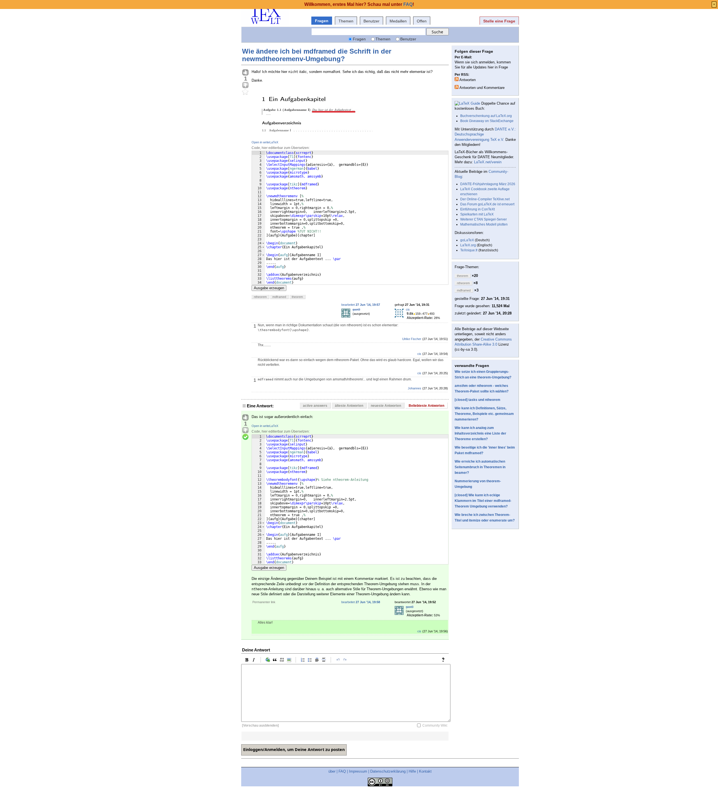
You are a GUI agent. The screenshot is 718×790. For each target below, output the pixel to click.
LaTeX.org (468, 245)
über (331, 771)
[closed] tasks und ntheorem (477, 400)
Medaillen (398, 21)
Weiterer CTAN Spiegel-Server (483, 219)
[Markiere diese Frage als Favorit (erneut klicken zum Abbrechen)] (245, 92)
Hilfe (412, 771)
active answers (315, 406)
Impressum (358, 771)
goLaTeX (467, 240)
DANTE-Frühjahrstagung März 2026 (487, 184)
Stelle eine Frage (499, 21)
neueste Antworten (386, 406)
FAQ (342, 771)
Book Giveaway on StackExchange (487, 121)
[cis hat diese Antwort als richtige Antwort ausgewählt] (245, 437)
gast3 (356, 309)
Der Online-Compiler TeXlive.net (485, 199)
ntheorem (260, 296)
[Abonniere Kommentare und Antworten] (457, 87)
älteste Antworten (349, 406)
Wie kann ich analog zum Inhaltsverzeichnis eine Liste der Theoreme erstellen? (480, 433)
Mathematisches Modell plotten (484, 224)
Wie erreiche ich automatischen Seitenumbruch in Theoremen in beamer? (480, 467)
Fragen (321, 21)
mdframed (279, 296)
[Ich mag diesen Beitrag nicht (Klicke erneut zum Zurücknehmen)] (245, 85)
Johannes (414, 388)
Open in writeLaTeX (265, 142)
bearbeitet (360, 304)
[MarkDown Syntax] (444, 660)
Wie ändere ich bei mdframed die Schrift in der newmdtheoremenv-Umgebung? (316, 54)
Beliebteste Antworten (426, 406)
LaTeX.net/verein (487, 162)
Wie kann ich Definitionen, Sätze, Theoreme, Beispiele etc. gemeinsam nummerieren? (484, 413)
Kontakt (425, 771)
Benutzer (371, 21)
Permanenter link (263, 602)
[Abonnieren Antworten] (457, 79)
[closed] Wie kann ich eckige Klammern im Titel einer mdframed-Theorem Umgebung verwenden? (483, 500)
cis (408, 309)
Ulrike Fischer (411, 339)
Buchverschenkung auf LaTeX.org (486, 116)
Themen (346, 21)
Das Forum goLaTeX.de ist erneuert (487, 204)
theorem (297, 296)
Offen (422, 21)
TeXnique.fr (469, 250)
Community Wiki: (435, 725)
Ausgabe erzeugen (269, 288)
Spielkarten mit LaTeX (477, 214)
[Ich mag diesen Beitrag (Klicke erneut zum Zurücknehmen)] (245, 72)
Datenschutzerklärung (388, 771)
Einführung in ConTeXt (477, 209)
